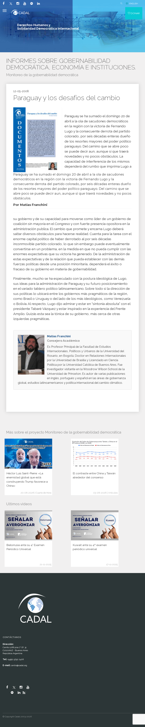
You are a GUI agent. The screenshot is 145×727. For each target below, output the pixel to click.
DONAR (135, 13)
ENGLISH (133, 3)
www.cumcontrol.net (7, 589)
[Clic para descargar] (36, 139)
